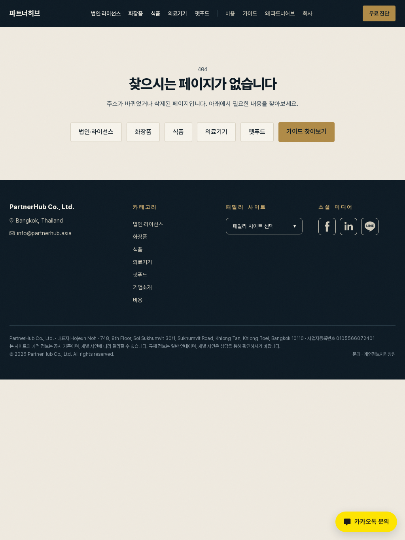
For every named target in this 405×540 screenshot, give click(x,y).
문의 (356, 354)
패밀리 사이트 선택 (264, 226)
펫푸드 (202, 13)
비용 (230, 13)
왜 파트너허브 (280, 13)
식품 (155, 13)
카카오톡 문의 (371, 521)
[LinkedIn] (348, 226)
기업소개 (142, 287)
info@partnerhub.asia (44, 233)
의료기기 (177, 13)
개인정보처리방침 (380, 354)
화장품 (136, 13)
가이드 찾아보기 (306, 131)
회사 (307, 13)
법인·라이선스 (106, 13)
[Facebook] (327, 226)
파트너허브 (24, 13)
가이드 (250, 13)
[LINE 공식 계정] (370, 226)
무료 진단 (379, 13)
